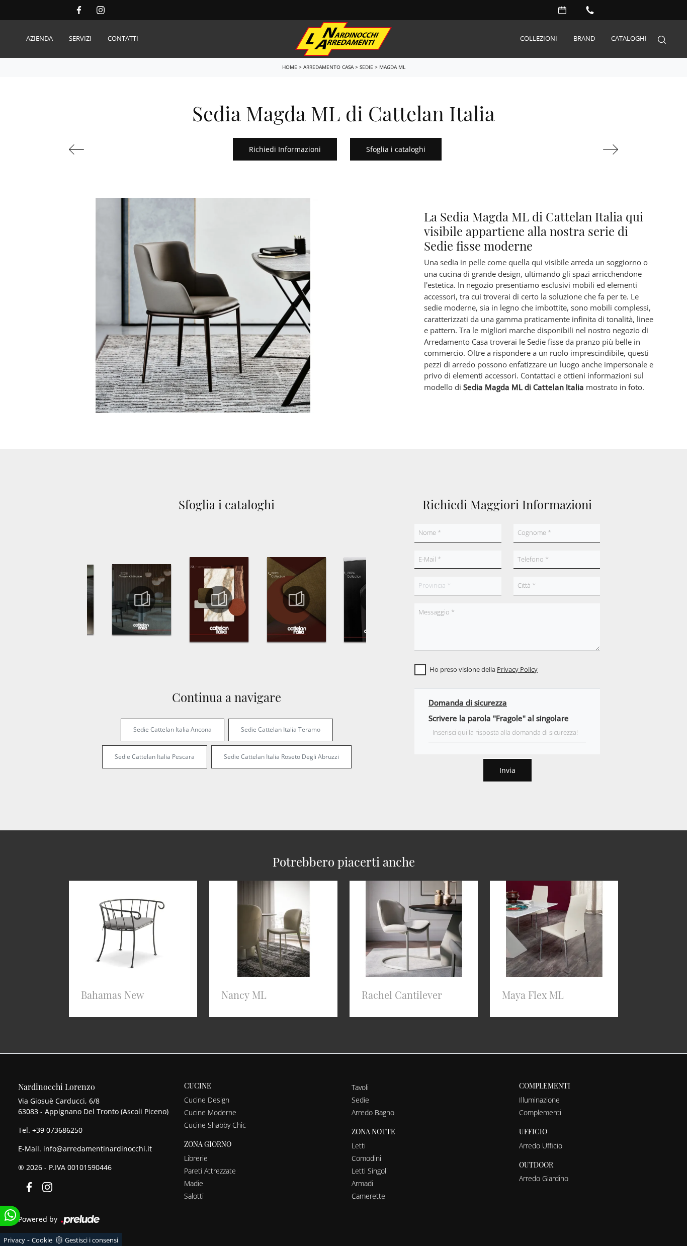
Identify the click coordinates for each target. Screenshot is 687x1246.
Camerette (368, 1196)
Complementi (540, 1112)
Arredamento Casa (328, 66)
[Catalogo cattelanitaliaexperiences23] (219, 599)
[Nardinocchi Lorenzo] (343, 39)
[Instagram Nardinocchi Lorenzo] (101, 10)
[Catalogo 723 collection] (296, 599)
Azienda (39, 38)
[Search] (662, 39)
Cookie (42, 1239)
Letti (359, 1145)
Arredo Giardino (543, 1178)
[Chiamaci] (590, 10)
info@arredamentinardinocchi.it (97, 1148)
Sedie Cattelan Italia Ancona (172, 729)
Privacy (14, 1239)
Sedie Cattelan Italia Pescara (155, 756)
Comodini (366, 1158)
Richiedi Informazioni (285, 149)
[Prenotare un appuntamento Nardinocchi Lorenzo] (562, 10)
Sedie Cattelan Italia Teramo (280, 729)
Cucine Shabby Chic (215, 1125)
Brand (584, 38)
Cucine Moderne (210, 1112)
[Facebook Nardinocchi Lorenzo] (79, 10)
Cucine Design (206, 1100)
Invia (507, 770)
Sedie (366, 66)
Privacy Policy (517, 669)
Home (289, 66)
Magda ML (392, 66)
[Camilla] (577, 149)
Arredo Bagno (373, 1112)
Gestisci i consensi (91, 1239)
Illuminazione (539, 1100)
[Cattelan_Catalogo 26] (142, 599)
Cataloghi (629, 38)
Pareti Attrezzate (210, 1171)
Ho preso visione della (484, 669)
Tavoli (360, 1087)
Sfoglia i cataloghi (395, 149)
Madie (193, 1183)
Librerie (196, 1158)
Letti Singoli (370, 1171)
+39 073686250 (57, 1130)
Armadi (362, 1183)
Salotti (194, 1196)
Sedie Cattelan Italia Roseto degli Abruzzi (281, 756)
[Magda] (109, 149)
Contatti (123, 38)
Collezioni (538, 38)
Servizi (80, 38)
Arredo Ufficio (540, 1145)
